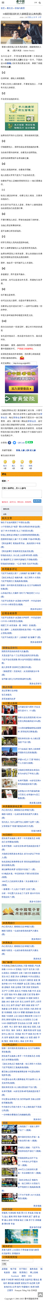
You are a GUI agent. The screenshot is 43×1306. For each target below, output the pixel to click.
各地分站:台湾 (10, 1287)
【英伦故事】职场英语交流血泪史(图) (17, 551)
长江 (8, 976)
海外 (13, 1030)
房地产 (18, 1005)
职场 (9, 63)
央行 (8, 1002)
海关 (20, 1027)
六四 (37, 969)
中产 (37, 1005)
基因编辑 (29, 1012)
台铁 (21, 973)
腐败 (20, 994)
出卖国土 (6, 973)
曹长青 (7, 1224)
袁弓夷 (5, 980)
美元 (22, 1002)
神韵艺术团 (19, 1280)
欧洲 (33, 1287)
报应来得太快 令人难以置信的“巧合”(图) (19, 1087)
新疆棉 (35, 973)
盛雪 (35, 1216)
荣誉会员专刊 (10, 647)
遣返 (25, 1027)
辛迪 (13, 1224)
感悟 (35, 1037)
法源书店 (29, 1280)
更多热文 (37, 959)
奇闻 (11, 1041)
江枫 (26, 1220)
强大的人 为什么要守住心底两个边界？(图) (20, 822)
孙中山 (5, 1034)
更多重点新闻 (35, 803)
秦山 (6, 1220)
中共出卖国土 (34, 976)
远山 (6, 1216)
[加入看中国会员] (21, 392)
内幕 (30, 991)
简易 (19, 1213)
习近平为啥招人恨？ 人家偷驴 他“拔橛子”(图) (21, 573)
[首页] (20, 3)
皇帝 (6, 1037)
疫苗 (13, 976)
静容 (11, 1220)
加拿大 (36, 998)
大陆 (15, 1012)
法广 (15, 998)
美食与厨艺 (7, 1250)
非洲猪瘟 (8, 1012)
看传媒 (11, 1283)
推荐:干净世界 (7, 1280)
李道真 (31, 1213)
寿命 (22, 1041)
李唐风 (25, 1216)
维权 (4, 1016)
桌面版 (5, 1269)
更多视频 (37, 1206)
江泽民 (11, 991)
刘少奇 (36, 1034)
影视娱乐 (16, 1253)
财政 (28, 1005)
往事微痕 (24, 976)
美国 (28, 987)
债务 (13, 1002)
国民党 (30, 980)
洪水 (17, 976)
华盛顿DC (25, 1287)
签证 (29, 1027)
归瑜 (36, 1213)
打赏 (29, 17)
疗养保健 (25, 1250)
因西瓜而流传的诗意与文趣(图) (15, 651)
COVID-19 (10, 969)
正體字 (10, 1290)
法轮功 (21, 1016)
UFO (10, 984)
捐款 (15, 1272)
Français (18, 1290)
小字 (39, 17)
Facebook (15, 1276)
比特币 (27, 1002)
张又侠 (32, 969)
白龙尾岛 (27, 1019)
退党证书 (25, 1283)
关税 (13, 987)
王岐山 (33, 984)
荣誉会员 (17, 417)
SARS (4, 1023)
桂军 (34, 1030)
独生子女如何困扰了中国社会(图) (15, 522)
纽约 (19, 1287)
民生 (8, 1030)
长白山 (20, 1019)
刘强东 (27, 1009)
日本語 (34, 1290)
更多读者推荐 (36, 642)
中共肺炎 (6, 966)
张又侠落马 (7, 695)
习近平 (25, 969)
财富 (33, 1005)
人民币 (38, 1002)
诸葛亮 (12, 1037)
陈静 (20, 1216)
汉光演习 (23, 980)
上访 (16, 1016)
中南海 (24, 991)
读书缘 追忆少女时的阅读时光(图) (16, 679)
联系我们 (23, 1272)
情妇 (11, 994)
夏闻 (11, 1216)
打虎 (29, 994)
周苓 (15, 1216)
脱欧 (4, 1002)
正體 (35, 2)
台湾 (10, 1009)
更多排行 (37, 1119)
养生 (31, 1041)
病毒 (4, 969)
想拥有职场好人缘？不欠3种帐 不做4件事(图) (20, 539)
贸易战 (19, 969)
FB (27, 998)
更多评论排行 (36, 609)
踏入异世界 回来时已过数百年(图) (16, 667)
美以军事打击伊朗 (10, 691)
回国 (34, 1027)
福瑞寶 (17, 1283)
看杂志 (36, 1280)
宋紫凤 (5, 1213)
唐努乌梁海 (11, 1019)
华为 (15, 994)
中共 (15, 984)
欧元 (4, 1005)
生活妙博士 (7, 1253)
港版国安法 (13, 980)
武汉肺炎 (18, 966)
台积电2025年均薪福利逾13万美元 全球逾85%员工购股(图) (29, 794)
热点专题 (7, 687)
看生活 (10, 8)
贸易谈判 (35, 987)
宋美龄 (18, 1034)
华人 (11, 1027)
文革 (27, 1041)
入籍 (38, 1027)
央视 (35, 1023)
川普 (25, 966)
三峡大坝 (27, 973)
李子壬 (32, 1220)
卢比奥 (37, 966)
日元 (8, 1005)
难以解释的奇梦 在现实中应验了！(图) (18, 869)
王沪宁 (5, 991)
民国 (30, 1030)
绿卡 (4, 1030)
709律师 (9, 1016)
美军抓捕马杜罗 (9, 699)
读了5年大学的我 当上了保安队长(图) (17, 531)
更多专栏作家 (35, 1227)
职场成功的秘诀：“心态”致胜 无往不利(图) (19, 564)
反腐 (24, 994)
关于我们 (23, 1269)
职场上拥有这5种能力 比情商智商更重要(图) (20, 535)
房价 (37, 1009)
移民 (6, 1027)
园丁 (31, 1216)
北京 (21, 1009)
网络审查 (29, 1016)
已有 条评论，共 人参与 (14, 488)
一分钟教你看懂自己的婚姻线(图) (16, 1115)
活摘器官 (14, 973)
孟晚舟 (7, 987)
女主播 (29, 1023)
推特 (24, 1276)
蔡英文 (16, 1009)
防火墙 (37, 1012)
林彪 (30, 1034)
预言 (6, 1041)
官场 (33, 994)
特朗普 (31, 966)
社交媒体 (21, 998)
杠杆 (17, 1002)
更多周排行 (36, 939)
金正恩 (27, 984)
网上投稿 (34, 1272)
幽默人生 (24, 1037)
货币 (33, 1002)
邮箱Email (5, 1260)
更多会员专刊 (35, 683)
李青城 (16, 1220)
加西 (37, 1287)
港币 (13, 1005)
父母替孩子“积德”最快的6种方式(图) (18, 826)
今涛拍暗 (12, 1213)
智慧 (31, 1037)
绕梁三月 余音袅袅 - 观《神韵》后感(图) (18, 625)
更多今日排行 (35, 902)
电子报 (13, 1269)
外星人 (17, 1041)
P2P (18, 1012)
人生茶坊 (16, 1250)
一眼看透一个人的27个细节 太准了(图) (18, 889)
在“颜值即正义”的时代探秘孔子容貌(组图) (19, 559)
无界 (38, 1283)
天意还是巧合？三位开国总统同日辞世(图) (20, 655)
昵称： (5, 481)
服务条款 (34, 1269)
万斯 (24, 987)
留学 (16, 1027)
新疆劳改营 (12, 1023)
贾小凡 (24, 1213)
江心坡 (35, 1019)
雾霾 (23, 1012)
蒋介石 (11, 1034)
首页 (3, 8)
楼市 (24, 1005)
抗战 (39, 1030)
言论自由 (22, 1023)
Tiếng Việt (26, 1290)
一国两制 (8, 998)
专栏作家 (7, 1209)
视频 (5, 1123)
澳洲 (25, 1030)
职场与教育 (20, 8)
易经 (17, 1037)
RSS (30, 1276)
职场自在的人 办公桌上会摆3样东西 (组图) (19, 555)
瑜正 (22, 1220)
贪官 (6, 994)
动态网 (32, 1283)
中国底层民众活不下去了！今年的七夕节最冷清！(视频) (28, 1161)
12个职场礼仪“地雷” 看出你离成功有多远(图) (20, 527)
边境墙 (18, 987)
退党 (36, 980)
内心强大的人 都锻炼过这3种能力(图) (18, 810)
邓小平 (25, 1034)
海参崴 (5, 1009)
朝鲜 (31, 998)
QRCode (21, 443)
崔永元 (18, 991)
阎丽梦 (20, 984)
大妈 (32, 1009)
